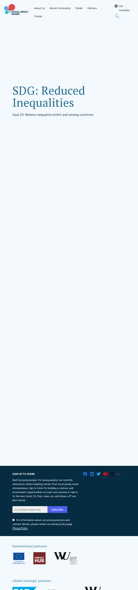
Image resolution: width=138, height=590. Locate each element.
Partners (92, 8)
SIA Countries (124, 8)
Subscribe (57, 509)
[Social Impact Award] (16, 9)
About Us (39, 8)
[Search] (117, 16)
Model (79, 8)
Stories (38, 16)
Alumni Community (60, 8)
